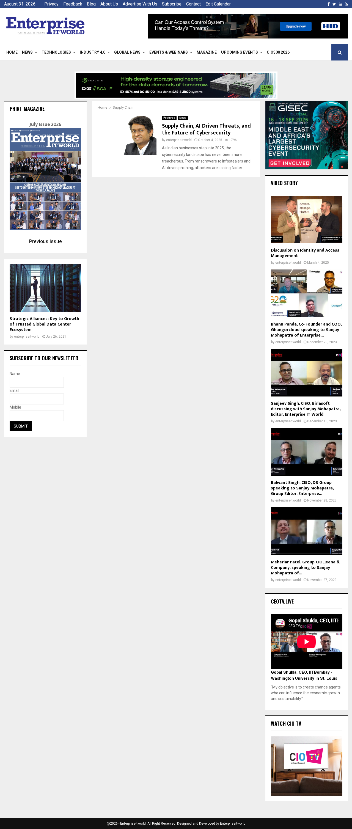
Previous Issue (45, 241)
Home (12, 52)
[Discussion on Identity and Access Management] (306, 219)
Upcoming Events (239, 52)
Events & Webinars (168, 52)
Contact (193, 4)
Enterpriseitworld (233, 823)
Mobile (15, 407)
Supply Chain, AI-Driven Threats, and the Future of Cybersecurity (206, 129)
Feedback (72, 4)
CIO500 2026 (278, 52)
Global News (127, 52)
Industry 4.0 (92, 52)
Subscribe (172, 4)
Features (169, 117)
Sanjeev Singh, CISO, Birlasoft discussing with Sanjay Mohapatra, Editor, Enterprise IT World (305, 409)
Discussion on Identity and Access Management (305, 253)
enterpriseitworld (179, 140)
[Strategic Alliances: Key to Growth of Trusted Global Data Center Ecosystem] (45, 288)
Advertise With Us (140, 4)
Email (14, 390)
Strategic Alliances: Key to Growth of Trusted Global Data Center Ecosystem (44, 324)
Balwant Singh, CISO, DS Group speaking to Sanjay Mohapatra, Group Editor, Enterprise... (302, 488)
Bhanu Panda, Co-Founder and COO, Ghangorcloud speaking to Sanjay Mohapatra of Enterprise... (306, 330)
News (27, 52)
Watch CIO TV (286, 723)
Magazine (207, 52)
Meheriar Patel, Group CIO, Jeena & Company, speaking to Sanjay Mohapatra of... (305, 567)
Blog (91, 4)
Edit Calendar (218, 4)
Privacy (51, 4)
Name (15, 373)
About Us (109, 4)
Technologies (56, 52)
